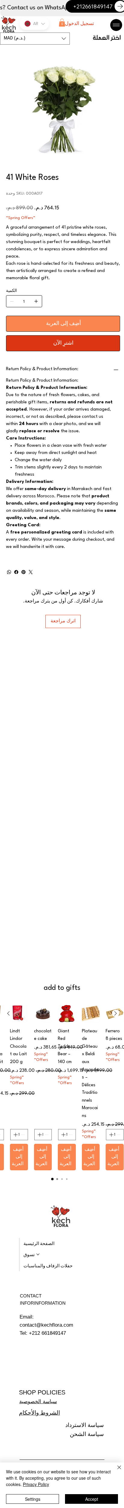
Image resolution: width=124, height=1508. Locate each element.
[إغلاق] (115, 1471)
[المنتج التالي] (8, 1013)
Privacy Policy (36, 1484)
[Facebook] (16, 572)
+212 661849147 (47, 1333)
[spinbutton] (114, 1134)
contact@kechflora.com (46, 1325)
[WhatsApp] (9, 572)
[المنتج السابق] (115, 1013)
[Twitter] (31, 572)
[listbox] (35, 39)
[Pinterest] (23, 572)
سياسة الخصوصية (38, 1401)
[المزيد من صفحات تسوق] (37, 1254)
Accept (91, 1499)
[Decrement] (119, 1134)
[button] (62, 23)
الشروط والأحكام (39, 1412)
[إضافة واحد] (36, 301)
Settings (32, 1499)
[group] (62, 1087)
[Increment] (110, 1134)
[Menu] (116, 25)
